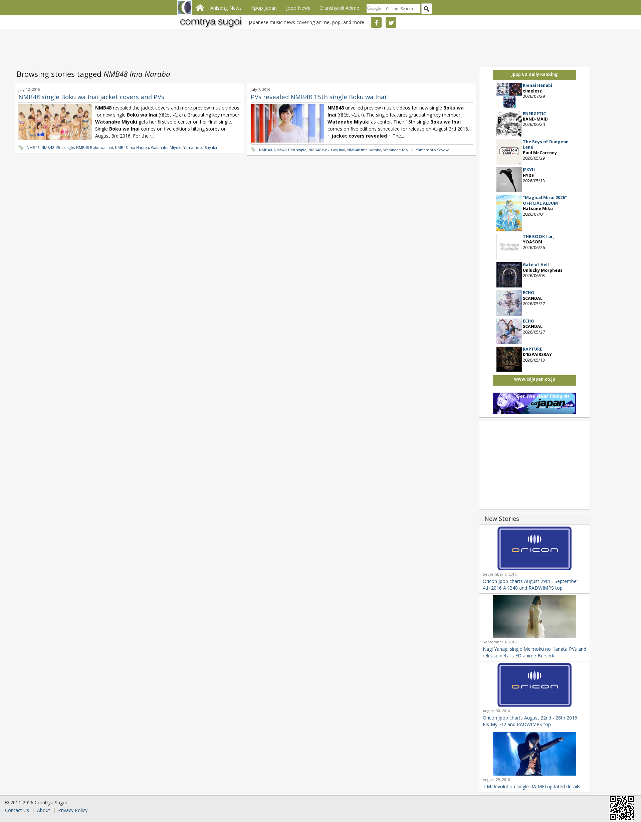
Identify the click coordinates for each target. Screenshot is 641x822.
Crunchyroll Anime (339, 7)
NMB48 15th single (57, 147)
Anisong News (226, 7)
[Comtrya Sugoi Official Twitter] (391, 22)
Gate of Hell (536, 264)
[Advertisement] (318, 47)
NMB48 (33, 147)
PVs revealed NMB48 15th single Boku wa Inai (318, 96)
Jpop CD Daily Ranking (534, 74)
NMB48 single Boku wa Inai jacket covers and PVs (91, 96)
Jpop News (298, 7)
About (43, 810)
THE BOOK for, (538, 236)
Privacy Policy (72, 810)
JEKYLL (530, 170)
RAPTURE (532, 349)
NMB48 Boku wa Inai (94, 147)
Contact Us (17, 810)
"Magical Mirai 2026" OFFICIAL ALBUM (545, 200)
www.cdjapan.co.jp (534, 379)
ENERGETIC (534, 114)
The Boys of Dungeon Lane (546, 144)
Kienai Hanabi (537, 85)
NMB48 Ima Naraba (132, 147)
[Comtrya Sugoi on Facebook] (376, 22)
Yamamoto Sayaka (200, 147)
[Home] (200, 7)
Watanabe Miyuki (166, 147)
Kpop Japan (264, 7)
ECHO (529, 292)
